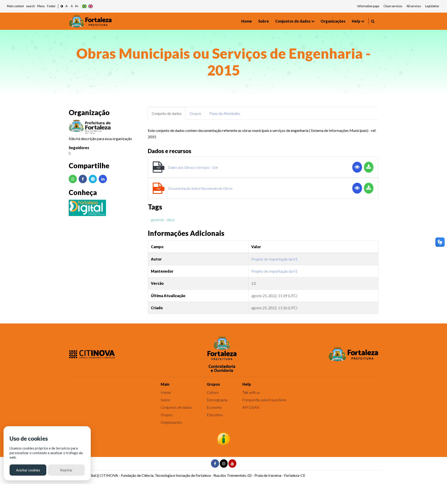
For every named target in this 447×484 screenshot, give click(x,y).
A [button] (72, 6)
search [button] (30, 6)
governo (157, 219)
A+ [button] (76, 6)
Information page (368, 6)
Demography (217, 400)
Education (215, 414)
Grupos (167, 414)
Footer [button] (51, 6)
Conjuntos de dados (293, 21)
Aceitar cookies (28, 470)
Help (356, 21)
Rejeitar (66, 470)
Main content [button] (15, 6)
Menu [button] (41, 6)
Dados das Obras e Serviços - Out (193, 167)
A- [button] (66, 6)
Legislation (432, 6)
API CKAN (250, 407)
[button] (62, 6)
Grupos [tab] (195, 113)
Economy (214, 407)
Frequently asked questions (264, 400)
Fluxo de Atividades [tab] (224, 113)
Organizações (333, 21)
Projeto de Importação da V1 (274, 259)
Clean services (392, 6)
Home (246, 21)
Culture (213, 392)
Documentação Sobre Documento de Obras (200, 188)
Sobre (263, 21)
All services (413, 6)
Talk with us (251, 392)
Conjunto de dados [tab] (167, 113)
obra (170, 219)
